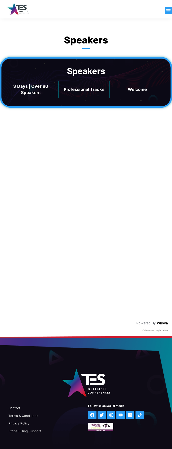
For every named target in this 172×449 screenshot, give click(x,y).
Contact (14, 408)
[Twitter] (102, 415)
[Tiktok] (140, 415)
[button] (168, 10)
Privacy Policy (18, 423)
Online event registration (155, 330)
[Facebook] (92, 415)
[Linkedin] (130, 415)
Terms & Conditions (23, 416)
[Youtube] (120, 415)
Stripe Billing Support (24, 431)
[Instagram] (111, 415)
